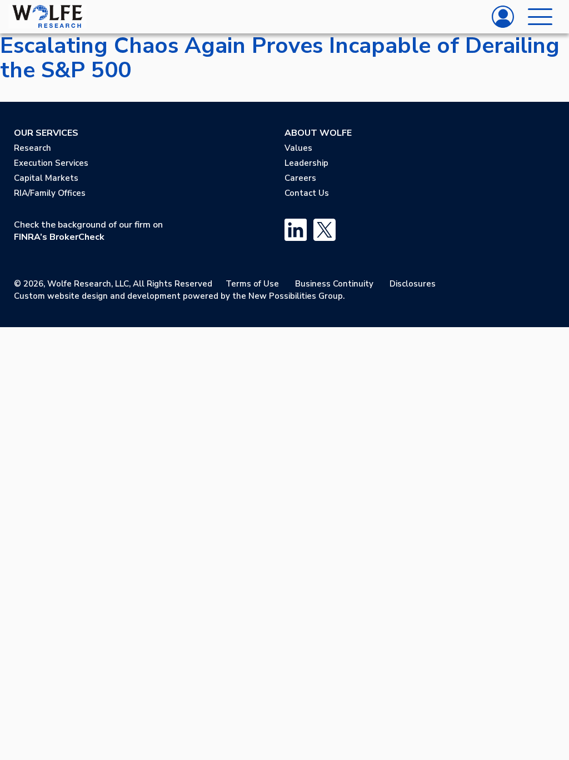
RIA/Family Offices (50, 193)
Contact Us (306, 193)
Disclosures (413, 283)
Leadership (306, 163)
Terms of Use (252, 283)
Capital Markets (46, 178)
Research (32, 148)
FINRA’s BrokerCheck (59, 237)
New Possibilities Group (295, 296)
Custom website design (61, 296)
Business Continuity (334, 283)
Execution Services (51, 163)
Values (298, 148)
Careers (300, 178)
